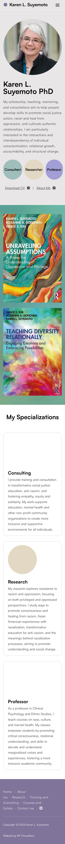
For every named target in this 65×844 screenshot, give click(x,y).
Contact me (25, 808)
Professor (54, 169)
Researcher (33, 169)
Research (18, 797)
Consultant (13, 169)
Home (8, 792)
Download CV (15, 188)
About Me (43, 188)
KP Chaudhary (25, 835)
